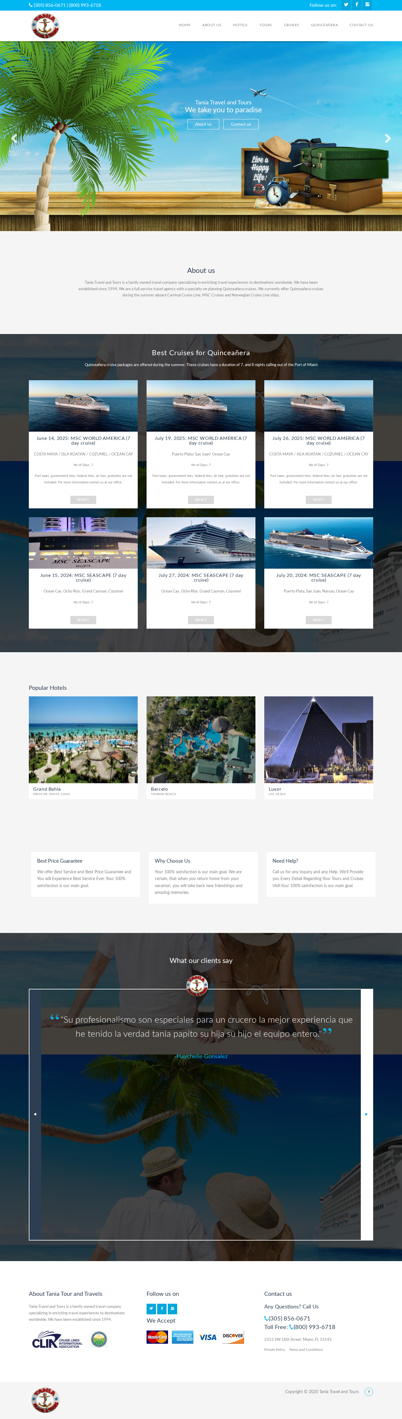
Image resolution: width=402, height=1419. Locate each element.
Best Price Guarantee (59, 861)
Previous (35, 1114)
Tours (265, 25)
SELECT (83, 499)
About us (211, 25)
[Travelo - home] (45, 1400)
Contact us (361, 25)
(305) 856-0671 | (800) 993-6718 (67, 5)
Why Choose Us (172, 861)
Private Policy (274, 1349)
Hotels (240, 25)
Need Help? (285, 861)
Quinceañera (324, 25)
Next (367, 1114)
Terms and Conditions (306, 1349)
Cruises (291, 25)
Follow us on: (323, 5)
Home (184, 25)
